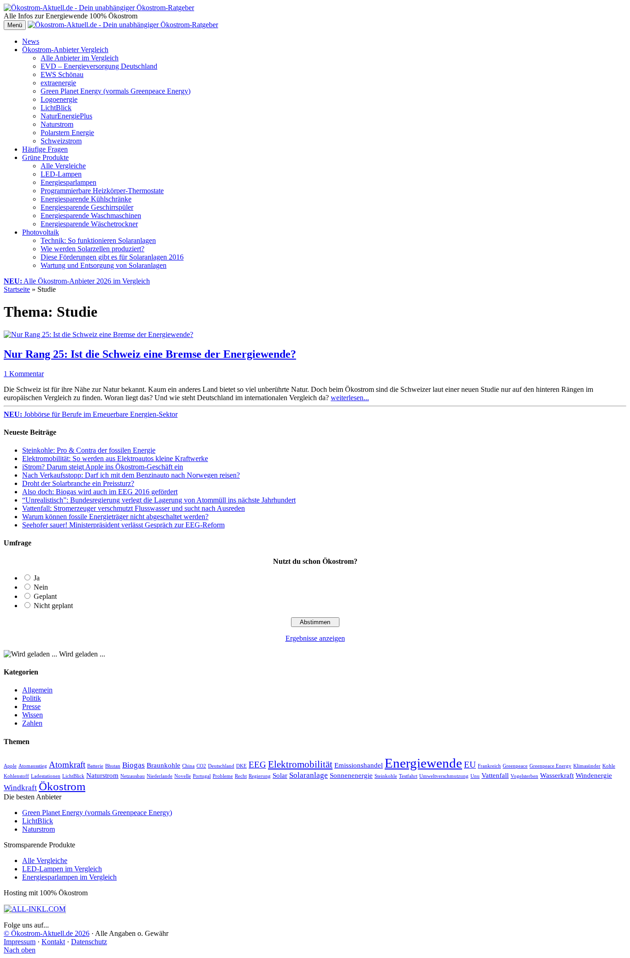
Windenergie (594, 775)
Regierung (260, 776)
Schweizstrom (61, 141)
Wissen (32, 715)
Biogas (133, 765)
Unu (475, 776)
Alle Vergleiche (63, 166)
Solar (280, 775)
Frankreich (489, 766)
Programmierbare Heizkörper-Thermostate (102, 191)
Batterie (95, 766)
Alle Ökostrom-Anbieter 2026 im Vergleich (77, 281)
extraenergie (58, 83)
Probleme (223, 776)
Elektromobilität (300, 764)
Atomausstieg (32, 766)
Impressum (20, 942)
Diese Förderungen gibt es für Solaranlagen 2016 (112, 257)
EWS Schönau (62, 74)
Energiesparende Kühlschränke (86, 199)
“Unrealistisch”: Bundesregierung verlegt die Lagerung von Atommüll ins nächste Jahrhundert (159, 500)
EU (470, 764)
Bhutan (112, 766)
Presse (31, 706)
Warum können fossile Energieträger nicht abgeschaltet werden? (115, 516)
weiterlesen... (350, 398)
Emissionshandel (358, 765)
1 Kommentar (24, 374)
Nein (41, 587)
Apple (10, 766)
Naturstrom (57, 124)
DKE (241, 766)
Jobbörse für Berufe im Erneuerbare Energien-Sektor (91, 414)
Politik (31, 698)
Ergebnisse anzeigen (315, 638)
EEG (257, 764)
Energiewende (423, 763)
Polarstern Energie (67, 132)
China (188, 766)
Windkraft (20, 787)
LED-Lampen (61, 174)
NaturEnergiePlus (66, 116)
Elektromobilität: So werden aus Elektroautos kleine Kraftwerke (115, 458)
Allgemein (37, 690)
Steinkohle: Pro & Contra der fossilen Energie (88, 450)
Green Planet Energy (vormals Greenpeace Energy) (115, 91)
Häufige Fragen (45, 149)
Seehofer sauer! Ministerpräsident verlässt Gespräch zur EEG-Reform (123, 525)
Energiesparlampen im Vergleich (69, 877)
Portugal (202, 776)
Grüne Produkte (45, 157)
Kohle (608, 766)
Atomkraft (67, 764)
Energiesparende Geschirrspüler (87, 207)
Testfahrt (408, 776)
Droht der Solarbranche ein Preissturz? (78, 483)
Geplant (45, 596)
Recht (241, 776)
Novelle (182, 776)
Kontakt (53, 942)
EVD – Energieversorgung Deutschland (99, 66)
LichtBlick (56, 108)
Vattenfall (495, 775)
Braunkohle (163, 765)
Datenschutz (89, 942)
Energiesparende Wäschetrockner (89, 224)
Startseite (17, 289)
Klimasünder (586, 766)
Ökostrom (62, 786)
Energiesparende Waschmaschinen (91, 215)
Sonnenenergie (351, 775)
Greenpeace (515, 766)
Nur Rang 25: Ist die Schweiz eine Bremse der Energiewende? (150, 354)
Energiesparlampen (68, 182)
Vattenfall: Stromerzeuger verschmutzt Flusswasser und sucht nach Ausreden (133, 508)
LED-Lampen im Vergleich (62, 869)
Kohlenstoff (16, 776)
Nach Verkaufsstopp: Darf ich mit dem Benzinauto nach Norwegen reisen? (131, 475)
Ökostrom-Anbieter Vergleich (65, 49)
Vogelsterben (524, 776)
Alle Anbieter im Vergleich (80, 58)
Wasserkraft (557, 775)
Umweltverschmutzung (444, 776)
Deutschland (221, 766)
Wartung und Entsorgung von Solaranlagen (103, 265)
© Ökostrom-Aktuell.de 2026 (46, 933)
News (30, 41)
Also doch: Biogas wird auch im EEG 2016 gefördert (100, 492)
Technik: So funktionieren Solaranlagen (98, 240)
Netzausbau (132, 776)
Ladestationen (45, 776)
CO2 (201, 766)
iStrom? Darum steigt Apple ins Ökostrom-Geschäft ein (102, 467)
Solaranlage (308, 775)
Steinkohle (385, 776)
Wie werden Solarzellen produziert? (92, 249)
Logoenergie (59, 99)
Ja (37, 578)
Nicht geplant (53, 605)
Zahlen (32, 723)
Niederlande (159, 776)
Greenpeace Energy (550, 766)
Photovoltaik (40, 232)
